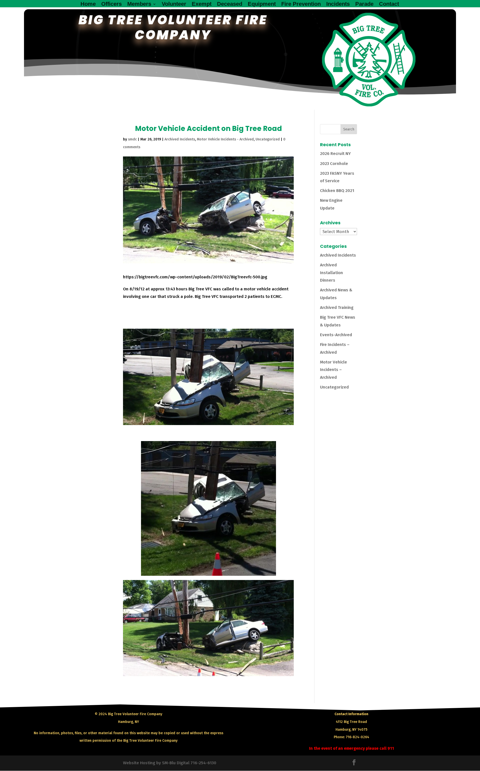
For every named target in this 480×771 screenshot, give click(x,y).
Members (139, 4)
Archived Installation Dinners (331, 272)
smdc (132, 139)
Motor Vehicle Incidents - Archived (225, 139)
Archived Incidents (179, 139)
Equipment (262, 4)
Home (88, 4)
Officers (111, 4)
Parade (364, 4)
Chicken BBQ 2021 (337, 190)
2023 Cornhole (334, 163)
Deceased (229, 4)
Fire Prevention (301, 4)
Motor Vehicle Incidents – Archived (333, 369)
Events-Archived (336, 334)
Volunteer (174, 4)
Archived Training (337, 307)
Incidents (338, 4)
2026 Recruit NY (335, 153)
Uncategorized (268, 139)
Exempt (202, 4)
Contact (389, 4)
